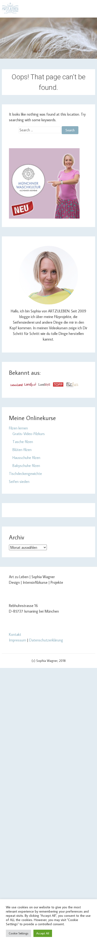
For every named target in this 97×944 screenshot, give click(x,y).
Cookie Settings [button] (18, 933)
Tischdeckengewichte (25, 473)
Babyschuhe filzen (26, 465)
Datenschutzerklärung (46, 640)
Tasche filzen (22, 441)
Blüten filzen (22, 449)
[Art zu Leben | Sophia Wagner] (10, 8)
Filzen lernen (18, 428)
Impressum (17, 640)
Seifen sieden (19, 481)
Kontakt (15, 634)
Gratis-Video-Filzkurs (28, 433)
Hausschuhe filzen (26, 457)
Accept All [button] (42, 933)
